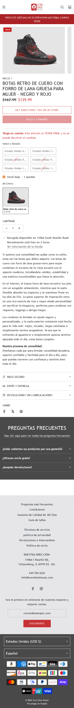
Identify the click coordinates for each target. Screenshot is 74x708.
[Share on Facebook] (4, 412)
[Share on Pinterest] (21, 412)
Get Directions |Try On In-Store (37, 110)
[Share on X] (13, 412)
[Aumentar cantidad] (19, 228)
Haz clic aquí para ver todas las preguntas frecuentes (37, 435)
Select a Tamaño (11, 143)
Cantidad (9, 221)
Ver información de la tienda (25, 246)
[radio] (15, 151)
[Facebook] (33, 588)
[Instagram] (41, 588)
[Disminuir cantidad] (6, 228)
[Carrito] (69, 7)
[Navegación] (4, 7)
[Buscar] (62, 7)
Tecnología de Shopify (37, 703)
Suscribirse (37, 623)
